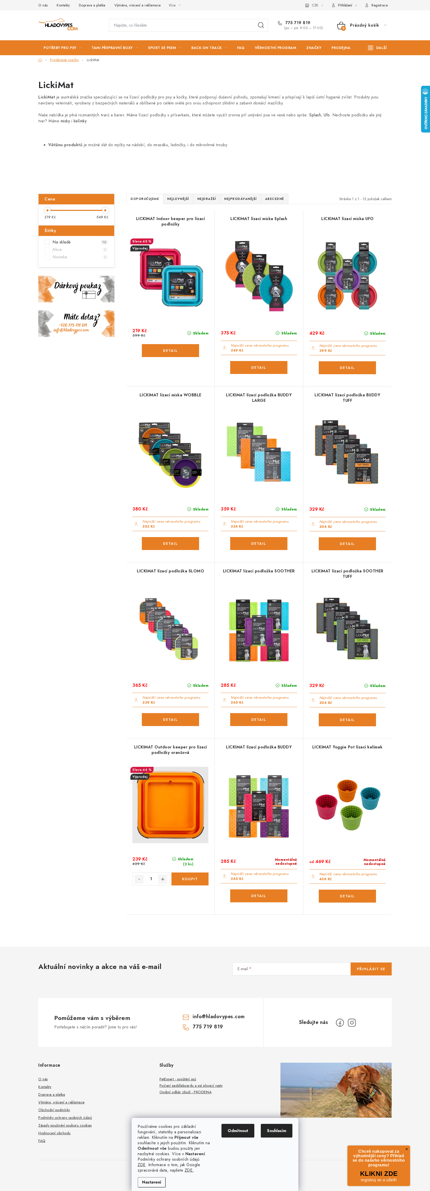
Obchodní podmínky (54, 1109)
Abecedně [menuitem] (274, 199)
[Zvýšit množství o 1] (162, 879)
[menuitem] (62, 47)
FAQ (42, 1140)
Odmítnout (238, 1131)
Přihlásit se (371, 968)
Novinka (79, 257)
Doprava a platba (92, 5)
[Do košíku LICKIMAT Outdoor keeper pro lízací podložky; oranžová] (190, 878)
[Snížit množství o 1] (139, 879)
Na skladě (79, 242)
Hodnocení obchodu (54, 1133)
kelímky (80, 121)
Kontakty (63, 5)
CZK (315, 5)
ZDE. (189, 1170)
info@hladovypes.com (219, 1016)
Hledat (261, 25)
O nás (43, 5)
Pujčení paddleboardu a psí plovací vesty (191, 1085)
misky (66, 121)
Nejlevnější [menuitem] (178, 199)
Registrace (380, 5)
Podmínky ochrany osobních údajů (65, 1117)
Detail (170, 350)
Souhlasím (276, 1131)
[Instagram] (352, 1023)
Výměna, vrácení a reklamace (137, 5)
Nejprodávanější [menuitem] (240, 199)
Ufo (327, 115)
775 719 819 (297, 22)
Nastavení (151, 1182)
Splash (315, 115)
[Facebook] (340, 1023)
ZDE (142, 1165)
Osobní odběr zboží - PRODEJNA (186, 1092)
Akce (79, 249)
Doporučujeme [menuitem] (145, 199)
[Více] (377, 47)
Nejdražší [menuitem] (206, 199)
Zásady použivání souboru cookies (65, 1125)
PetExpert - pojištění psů (178, 1079)
